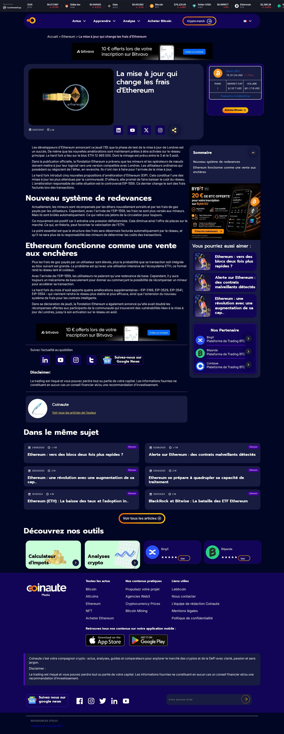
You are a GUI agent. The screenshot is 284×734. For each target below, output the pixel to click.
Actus (76, 21)
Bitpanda (226, 549)
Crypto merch (196, 21)
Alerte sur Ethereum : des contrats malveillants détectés (235, 282)
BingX (165, 549)
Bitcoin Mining (136, 611)
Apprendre (102, 21)
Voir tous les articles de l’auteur (74, 412)
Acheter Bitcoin (159, 21)
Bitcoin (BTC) (233, 71)
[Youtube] (132, 130)
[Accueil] (31, 21)
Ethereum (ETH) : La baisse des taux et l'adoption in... (78, 501)
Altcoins (92, 596)
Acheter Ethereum (100, 618)
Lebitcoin (179, 589)
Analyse (129, 21)
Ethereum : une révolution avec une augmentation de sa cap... (234, 306)
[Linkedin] (118, 130)
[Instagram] (160, 130)
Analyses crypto (99, 559)
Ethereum (68, 36)
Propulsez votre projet (143, 589)
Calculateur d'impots (42, 559)
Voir (182, 558)
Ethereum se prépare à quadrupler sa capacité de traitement (196, 479)
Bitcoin (91, 589)
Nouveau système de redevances (216, 162)
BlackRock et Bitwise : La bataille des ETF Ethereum (198, 501)
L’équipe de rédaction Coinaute (195, 604)
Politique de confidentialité (192, 618)
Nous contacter (184, 596)
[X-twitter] (146, 130)
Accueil (52, 36)
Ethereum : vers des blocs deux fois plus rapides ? (234, 261)
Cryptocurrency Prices (143, 604)
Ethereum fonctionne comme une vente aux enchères (224, 169)
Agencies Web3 (138, 596)
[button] (253, 152)
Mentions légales (185, 611)
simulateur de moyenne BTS (47, 726)
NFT (89, 611)
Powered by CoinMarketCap (235, 95)
